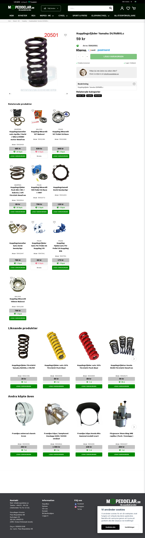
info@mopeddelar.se (111, 74)
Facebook (80, 504)
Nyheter (22, 16)
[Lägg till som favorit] (128, 8)
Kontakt (45, 511)
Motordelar (98, 95)
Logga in (45, 516)
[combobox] (51, 8)
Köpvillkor (45, 504)
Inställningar (129, 527)
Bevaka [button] (39, 156)
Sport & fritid (80, 16)
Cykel (62, 16)
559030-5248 (20, 526)
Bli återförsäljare (124, 16)
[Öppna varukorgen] (134, 8)
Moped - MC (45, 16)
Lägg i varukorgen (17, 156)
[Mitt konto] (122, 8)
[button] (135, 1)
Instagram (80, 506)
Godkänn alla (110, 527)
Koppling (24, 21)
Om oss (45, 509)
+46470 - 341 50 (22, 505)
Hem (12, 16)
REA (33, 16)
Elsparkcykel (99, 16)
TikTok (79, 509)
